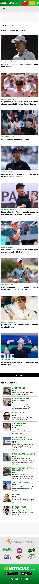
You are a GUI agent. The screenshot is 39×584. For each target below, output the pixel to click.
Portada (4, 25)
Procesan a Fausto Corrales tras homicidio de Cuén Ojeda (22, 418)
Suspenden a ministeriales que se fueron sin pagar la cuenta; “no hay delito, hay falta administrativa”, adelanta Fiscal (22, 447)
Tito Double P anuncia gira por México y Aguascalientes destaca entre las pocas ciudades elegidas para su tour (22, 511)
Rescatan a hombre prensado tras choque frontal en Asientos (22, 393)
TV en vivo (25, 4)
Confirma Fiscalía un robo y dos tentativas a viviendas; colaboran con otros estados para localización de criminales (23, 461)
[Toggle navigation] (4, 9)
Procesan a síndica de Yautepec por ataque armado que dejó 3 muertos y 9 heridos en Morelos (23, 501)
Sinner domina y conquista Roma (15, 139)
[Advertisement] (19, 14)
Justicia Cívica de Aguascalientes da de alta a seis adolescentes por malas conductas (23, 431)
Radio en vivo (32, 4)
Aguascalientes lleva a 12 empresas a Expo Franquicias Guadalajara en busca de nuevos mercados (23, 406)
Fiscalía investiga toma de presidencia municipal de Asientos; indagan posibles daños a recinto (22, 476)
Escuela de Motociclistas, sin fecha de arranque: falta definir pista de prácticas (23, 488)
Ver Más (20, 375)
